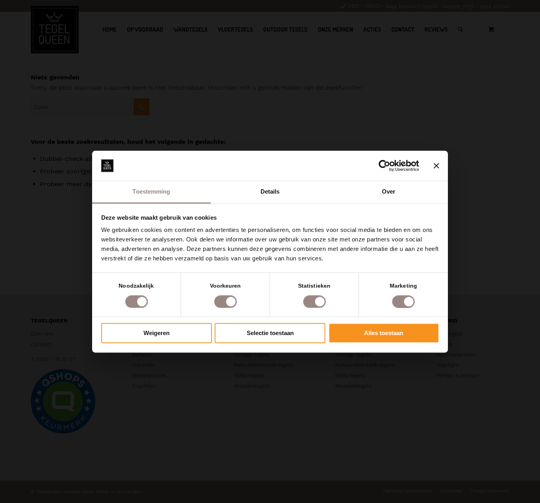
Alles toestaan (383, 333)
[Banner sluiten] (436, 165)
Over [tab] (388, 191)
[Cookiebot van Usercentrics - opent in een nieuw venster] (384, 165)
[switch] (225, 301)
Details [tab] (270, 191)
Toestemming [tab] (151, 191)
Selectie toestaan (270, 333)
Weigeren (156, 333)
